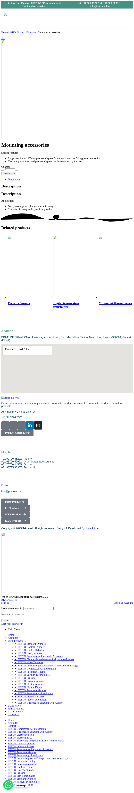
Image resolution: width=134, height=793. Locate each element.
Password (7, 614)
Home (4, 32)
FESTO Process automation (22, 764)
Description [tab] (11, 186)
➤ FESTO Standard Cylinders (30, 643)
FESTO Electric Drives (20, 737)
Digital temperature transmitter (66, 304)
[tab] (70, 179)
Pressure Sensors (19, 303)
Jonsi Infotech (93, 528)
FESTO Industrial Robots (21, 746)
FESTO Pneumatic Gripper (22, 752)
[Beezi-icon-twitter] (13, 425)
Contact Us (13, 714)
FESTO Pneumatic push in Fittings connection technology (38, 758)
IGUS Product (15, 711)
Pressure (31, 32)
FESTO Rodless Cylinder (21, 767)
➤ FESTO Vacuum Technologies (32, 674)
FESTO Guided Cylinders (21, 743)
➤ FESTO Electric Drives (28, 687)
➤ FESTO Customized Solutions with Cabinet (38, 702)
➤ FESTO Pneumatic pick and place (33, 693)
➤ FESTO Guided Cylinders (29, 650)
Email (5, 485)
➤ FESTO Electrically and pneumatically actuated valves (44, 659)
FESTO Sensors (16, 772)
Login (5, 620)
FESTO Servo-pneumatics (21, 775)
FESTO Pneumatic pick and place (25, 755)
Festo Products (15, 640)
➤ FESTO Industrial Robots (29, 696)
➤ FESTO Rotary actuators (28, 653)
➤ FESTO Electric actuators (29, 684)
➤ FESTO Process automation (30, 699)
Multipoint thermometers (115, 303)
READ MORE (9, 599)
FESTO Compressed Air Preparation (27, 728)
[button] (116, 18)
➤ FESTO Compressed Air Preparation (35, 668)
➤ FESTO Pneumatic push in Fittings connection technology (46, 665)
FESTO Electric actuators (21, 734)
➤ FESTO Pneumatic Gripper (30, 690)
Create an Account (123, 602)
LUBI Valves (15, 705)
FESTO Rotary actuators (21, 770)
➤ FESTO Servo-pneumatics (29, 681)
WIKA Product (17, 32)
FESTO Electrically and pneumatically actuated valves (36, 740)
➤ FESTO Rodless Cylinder (29, 647)
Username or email (12, 608)
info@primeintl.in (100, 6)
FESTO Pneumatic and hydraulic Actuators (30, 749)
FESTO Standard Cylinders (22, 778)
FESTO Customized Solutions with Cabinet (30, 731)
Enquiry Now (9, 173)
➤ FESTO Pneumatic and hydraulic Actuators (38, 656)
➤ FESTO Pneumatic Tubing (29, 671)
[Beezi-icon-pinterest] (22, 425)
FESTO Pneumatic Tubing (21, 761)
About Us (13, 637)
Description (14, 179)
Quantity (5, 166)
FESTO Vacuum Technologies (24, 781)
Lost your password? (12, 623)
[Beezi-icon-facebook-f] (5, 425)
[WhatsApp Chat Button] (8, 785)
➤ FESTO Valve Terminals (28, 662)
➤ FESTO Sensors (24, 678)
